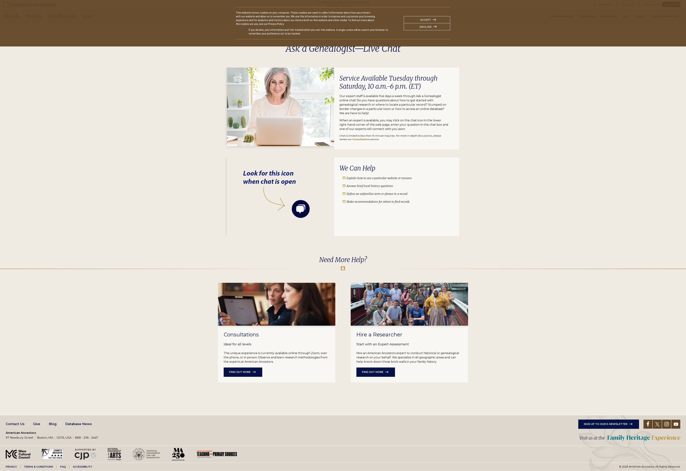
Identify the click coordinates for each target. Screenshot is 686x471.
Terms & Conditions (38, 466)
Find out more (240, 372)
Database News (78, 424)
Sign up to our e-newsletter (605, 424)
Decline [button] (425, 26)
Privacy (11, 466)
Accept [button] (425, 19)
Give (36, 424)
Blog (53, 424)
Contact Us (15, 424)
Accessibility (82, 466)
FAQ (63, 466)
